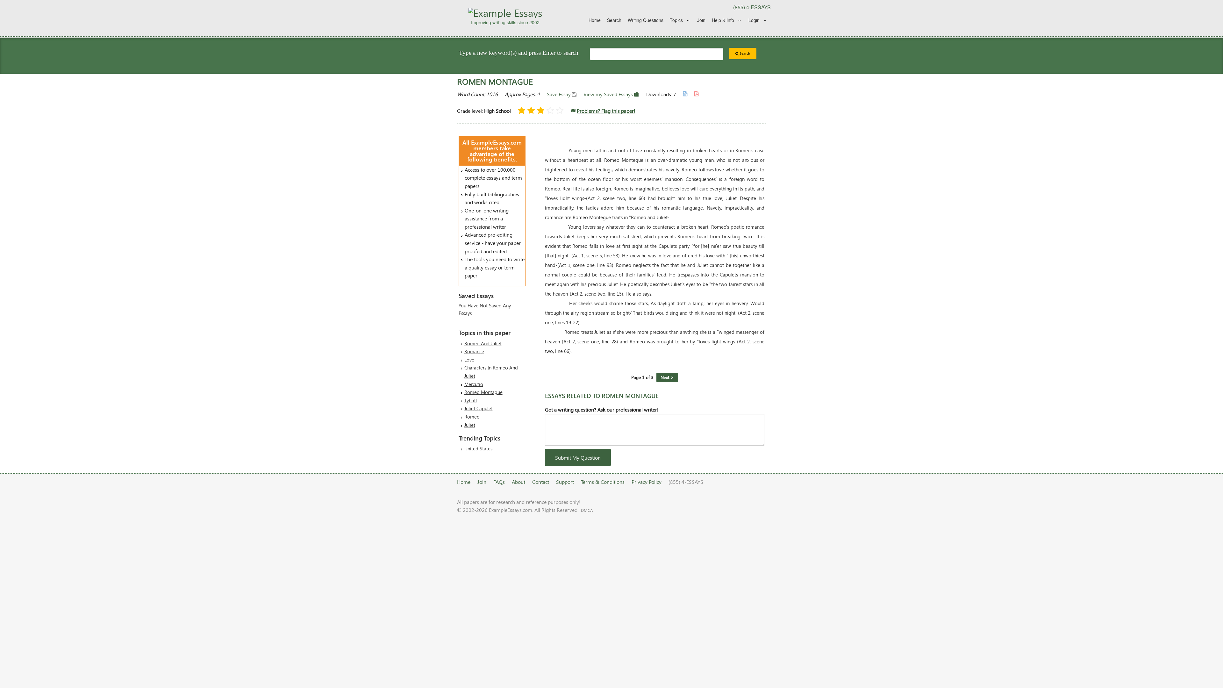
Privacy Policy (647, 481)
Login (754, 20)
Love (469, 359)
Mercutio (473, 384)
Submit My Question (578, 457)
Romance (474, 351)
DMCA (587, 510)
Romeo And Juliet (483, 343)
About (518, 481)
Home (595, 20)
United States (478, 448)
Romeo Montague (483, 392)
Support (565, 481)
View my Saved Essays (608, 94)
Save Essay (559, 94)
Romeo (472, 416)
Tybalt (470, 400)
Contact (540, 481)
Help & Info (723, 20)
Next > (667, 377)
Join (701, 20)
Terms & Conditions (603, 481)
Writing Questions (645, 20)
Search (614, 20)
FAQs (499, 481)
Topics (676, 20)
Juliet (469, 425)
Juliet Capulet (478, 408)
